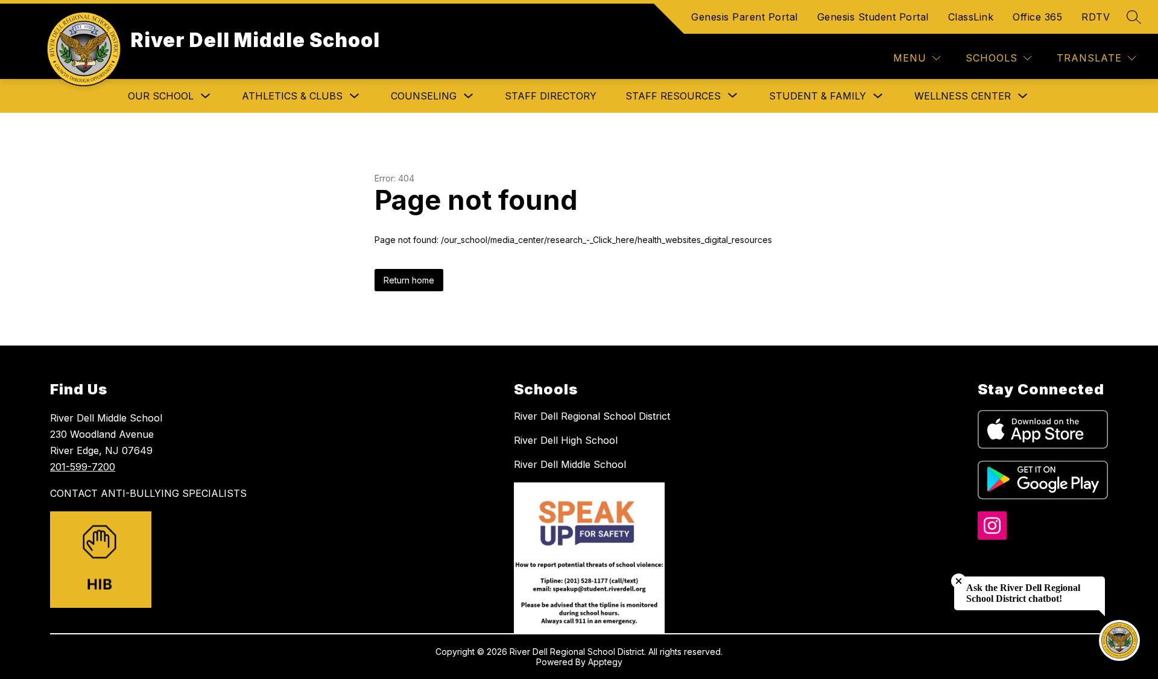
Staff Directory (550, 96)
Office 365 (1037, 17)
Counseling (424, 96)
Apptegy (605, 662)
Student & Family (817, 96)
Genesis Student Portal (873, 17)
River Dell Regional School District (592, 416)
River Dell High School (566, 440)
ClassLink (971, 17)
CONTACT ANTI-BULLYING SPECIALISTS (148, 493)
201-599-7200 (82, 467)
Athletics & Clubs (292, 96)
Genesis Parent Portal (744, 17)
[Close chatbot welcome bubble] (958, 581)
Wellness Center (962, 96)
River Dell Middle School (570, 464)
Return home (409, 280)
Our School (161, 96)
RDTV (1095, 17)
